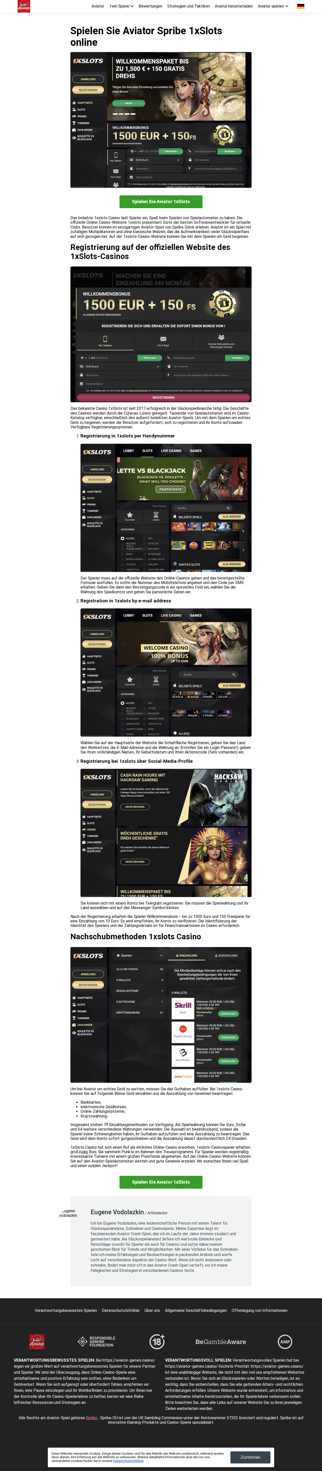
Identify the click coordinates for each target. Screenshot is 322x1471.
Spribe (92, 1417)
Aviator (98, 6)
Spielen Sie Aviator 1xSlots (161, 201)
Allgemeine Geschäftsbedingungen (196, 1310)
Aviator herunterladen (234, 6)
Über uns (152, 1310)
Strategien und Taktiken (188, 6)
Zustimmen (250, 1457)
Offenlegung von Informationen (259, 1310)
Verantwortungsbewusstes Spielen (66, 1310)
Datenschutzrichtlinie (121, 1310)
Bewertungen (150, 6)
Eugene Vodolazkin (117, 1212)
